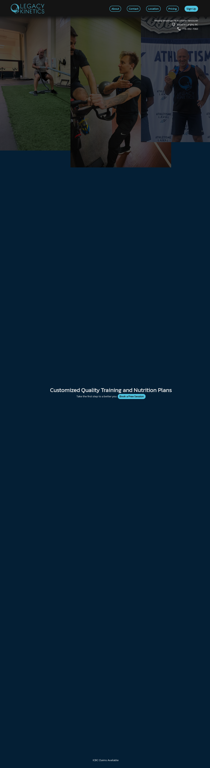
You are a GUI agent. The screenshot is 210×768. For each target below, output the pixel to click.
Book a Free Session (132, 396)
